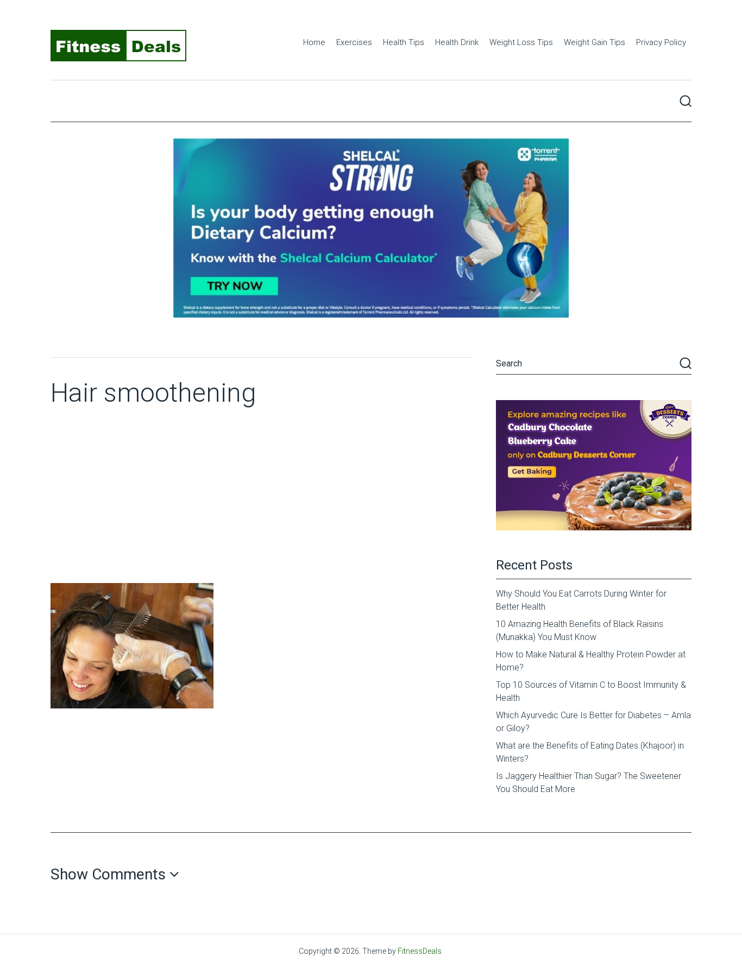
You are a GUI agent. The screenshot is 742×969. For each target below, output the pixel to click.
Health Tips (403, 42)
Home (314, 42)
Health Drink (457, 42)
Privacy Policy (661, 42)
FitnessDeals (420, 951)
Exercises (354, 42)
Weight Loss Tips (521, 42)
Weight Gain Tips (594, 42)
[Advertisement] (262, 502)
